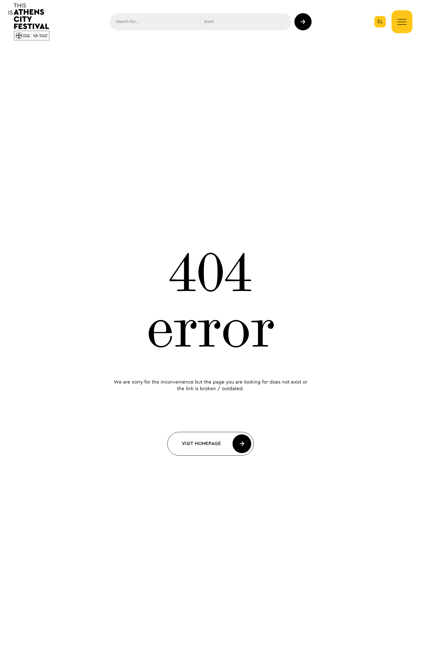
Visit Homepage (201, 443)
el (380, 21)
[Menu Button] (402, 22)
